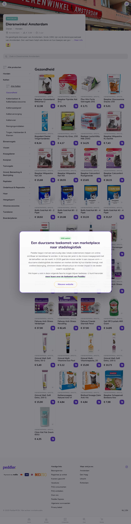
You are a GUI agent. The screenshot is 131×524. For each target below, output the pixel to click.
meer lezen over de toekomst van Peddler (65, 276)
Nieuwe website (65, 284)
